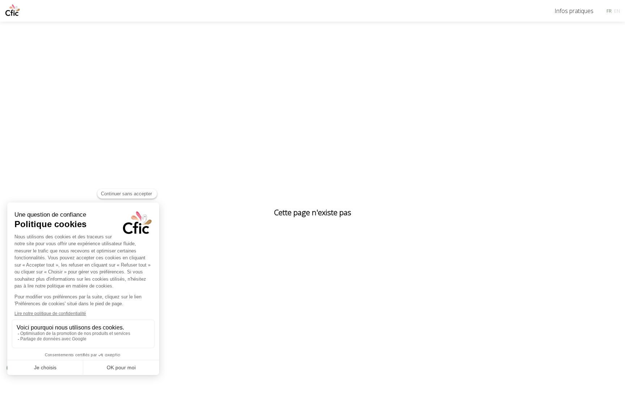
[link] (574, 11)
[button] (609, 11)
